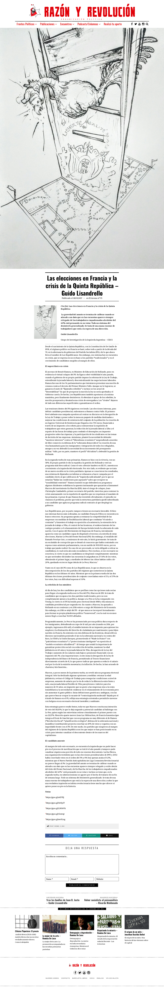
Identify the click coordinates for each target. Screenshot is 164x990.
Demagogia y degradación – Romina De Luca (81, 934)
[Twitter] (136, 24)
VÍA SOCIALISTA (112, 978)
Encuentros (66, 24)
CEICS (92, 978)
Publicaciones (47, 24)
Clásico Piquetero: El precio (27, 931)
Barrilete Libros (79, 978)
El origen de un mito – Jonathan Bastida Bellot (135, 933)
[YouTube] (139, 24)
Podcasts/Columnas (87, 24)
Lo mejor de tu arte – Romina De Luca (52, 937)
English (100, 978)
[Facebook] (132, 24)
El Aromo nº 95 (95, 298)
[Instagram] (143, 24)
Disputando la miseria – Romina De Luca (107, 931)
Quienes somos (52, 978)
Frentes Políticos (25, 24)
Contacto (65, 978)
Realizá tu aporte (113, 24)
